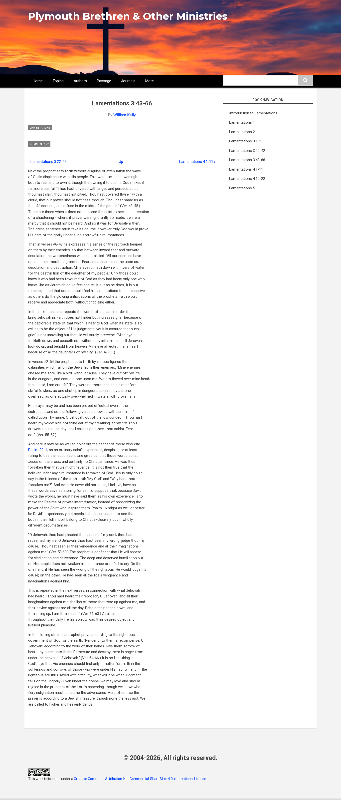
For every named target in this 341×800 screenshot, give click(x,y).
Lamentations (40, 127)
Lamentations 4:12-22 (247, 178)
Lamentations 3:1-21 (246, 141)
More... (150, 81)
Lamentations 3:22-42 (47, 161)
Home (38, 81)
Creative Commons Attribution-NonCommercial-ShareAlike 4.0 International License (140, 779)
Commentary (39, 144)
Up (121, 161)
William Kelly (124, 115)
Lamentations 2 (242, 132)
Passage (104, 81)
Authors (80, 81)
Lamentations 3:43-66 (247, 160)
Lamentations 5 (242, 188)
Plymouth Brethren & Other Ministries (127, 16)
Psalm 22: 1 (37, 450)
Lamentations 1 (242, 122)
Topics (58, 81)
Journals (128, 81)
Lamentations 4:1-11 (197, 161)
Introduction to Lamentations (253, 113)
